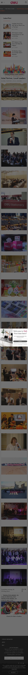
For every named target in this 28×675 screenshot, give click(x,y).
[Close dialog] (27, 329)
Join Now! (20, 341)
